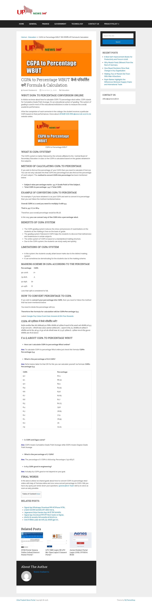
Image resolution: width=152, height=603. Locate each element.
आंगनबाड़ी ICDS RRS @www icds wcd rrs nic (75, 114)
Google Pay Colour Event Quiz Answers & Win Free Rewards (50, 316)
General (33, 24)
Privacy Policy (110, 24)
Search (118, 42)
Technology (77, 24)
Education (65, 90)
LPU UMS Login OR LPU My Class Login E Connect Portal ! (56, 552)
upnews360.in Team (66, 486)
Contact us (93, 24)
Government (60, 24)
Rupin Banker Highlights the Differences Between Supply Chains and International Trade (118, 82)
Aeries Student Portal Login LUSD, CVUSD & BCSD (79, 552)
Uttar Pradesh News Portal (25, 600)
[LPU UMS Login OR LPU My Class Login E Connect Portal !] (56, 540)
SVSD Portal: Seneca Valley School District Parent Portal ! (30, 552)
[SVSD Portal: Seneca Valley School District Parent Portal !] (32, 540)
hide (38, 494)
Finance (45, 24)
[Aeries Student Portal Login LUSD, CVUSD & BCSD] (81, 540)
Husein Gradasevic (30, 90)
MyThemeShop (129, 600)
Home (21, 24)
